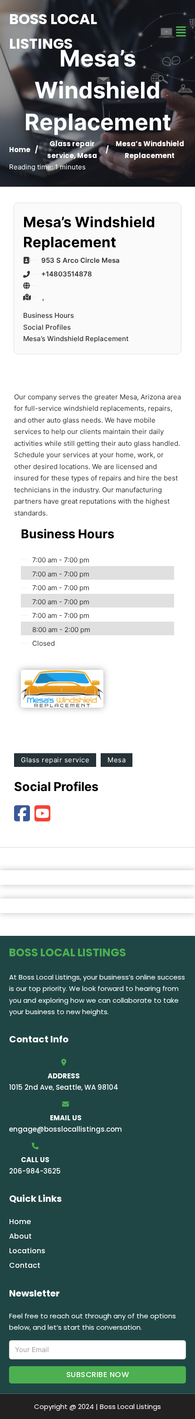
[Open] (181, 31)
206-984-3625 (35, 1171)
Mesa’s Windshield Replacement (76, 338)
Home (19, 149)
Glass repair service (55, 759)
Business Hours (48, 315)
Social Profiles (47, 327)
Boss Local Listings (53, 31)
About (20, 1236)
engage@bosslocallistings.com (65, 1129)
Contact (24, 1265)
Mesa (87, 155)
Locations (27, 1250)
